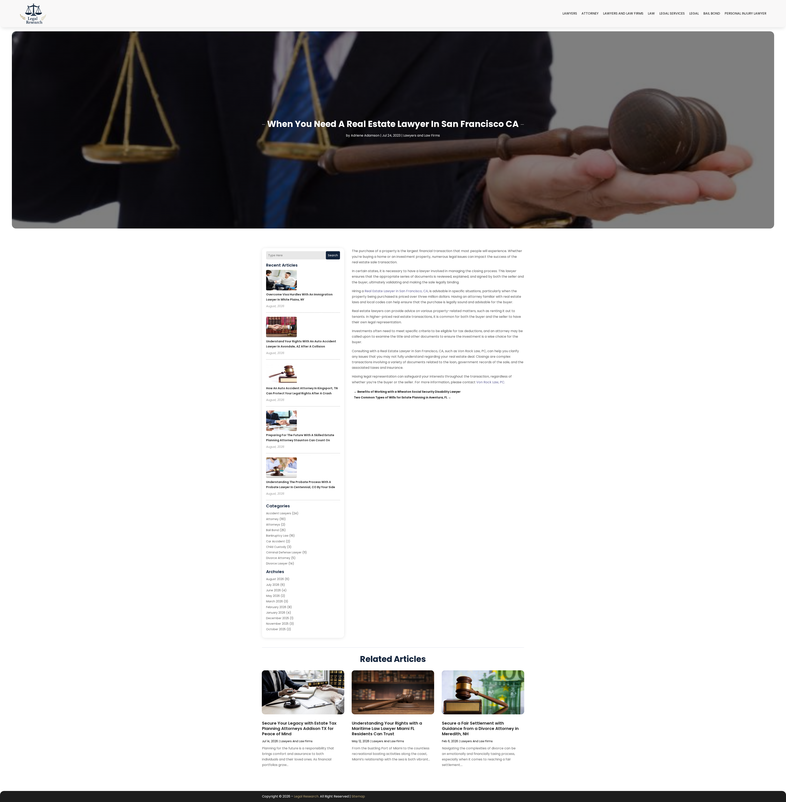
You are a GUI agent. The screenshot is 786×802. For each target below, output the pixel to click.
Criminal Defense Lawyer (284, 552)
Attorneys (273, 525)
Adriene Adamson (365, 135)
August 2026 (275, 579)
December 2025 (277, 618)
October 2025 (276, 629)
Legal (694, 13)
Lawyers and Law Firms (623, 13)
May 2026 (273, 596)
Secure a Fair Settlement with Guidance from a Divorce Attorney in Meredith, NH (480, 728)
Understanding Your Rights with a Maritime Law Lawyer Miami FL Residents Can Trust (387, 728)
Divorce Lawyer (277, 563)
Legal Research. (306, 796)
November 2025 (277, 624)
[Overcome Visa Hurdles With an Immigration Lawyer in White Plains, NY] (281, 281)
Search (333, 255)
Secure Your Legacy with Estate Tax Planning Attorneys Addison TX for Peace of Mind (299, 728)
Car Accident (275, 541)
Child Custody (276, 547)
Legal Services (672, 13)
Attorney (590, 13)
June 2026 (273, 590)
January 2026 (275, 613)
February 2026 (276, 607)
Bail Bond (711, 13)
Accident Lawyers (278, 513)
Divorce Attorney (278, 558)
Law (651, 13)
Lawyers (569, 13)
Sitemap (358, 796)
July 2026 (272, 585)
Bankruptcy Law (277, 536)
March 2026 (274, 601)
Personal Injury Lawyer (745, 13)
